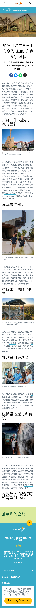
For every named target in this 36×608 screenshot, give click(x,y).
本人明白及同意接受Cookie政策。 (18, 601)
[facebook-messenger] (16, 75)
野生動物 (15, 399)
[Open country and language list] (32, 570)
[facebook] (11, 75)
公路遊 (8, 402)
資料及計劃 (11, 9)
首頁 (3, 9)
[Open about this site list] (32, 583)
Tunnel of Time (10, 193)
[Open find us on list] (32, 577)
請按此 (24, 595)
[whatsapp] (20, 75)
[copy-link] (25, 75)
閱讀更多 (17, 562)
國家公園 (12, 343)
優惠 (19, 275)
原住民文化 (13, 476)
